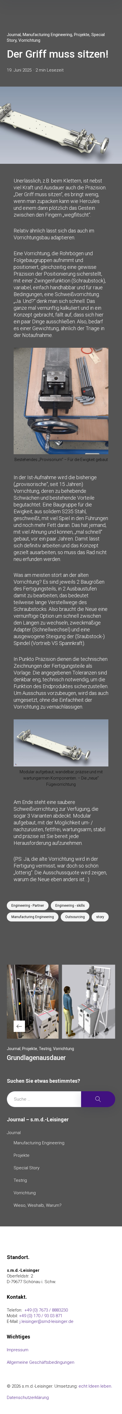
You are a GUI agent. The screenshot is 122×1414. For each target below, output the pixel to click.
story (100, 917)
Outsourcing (75, 917)
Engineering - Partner (27, 906)
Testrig (45, 1048)
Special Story (26, 1167)
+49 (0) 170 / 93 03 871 (40, 1315)
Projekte (81, 34)
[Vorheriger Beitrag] (61, 1002)
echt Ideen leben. (95, 1386)
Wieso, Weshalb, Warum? (38, 1205)
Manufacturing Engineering (47, 34)
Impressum (17, 1349)
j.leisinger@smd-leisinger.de (46, 1321)
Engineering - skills (70, 906)
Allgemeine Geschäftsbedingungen (40, 1362)
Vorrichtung (29, 40)
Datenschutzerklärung (28, 1397)
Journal (14, 34)
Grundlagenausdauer (36, 1058)
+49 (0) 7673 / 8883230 (45, 1310)
